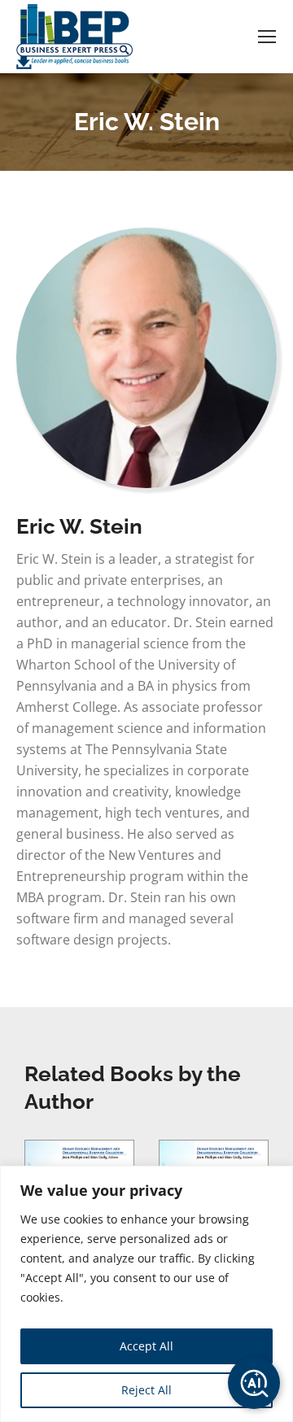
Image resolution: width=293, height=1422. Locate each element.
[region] (146, 1294)
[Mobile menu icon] (267, 36)
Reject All (146, 1390)
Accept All (146, 1346)
